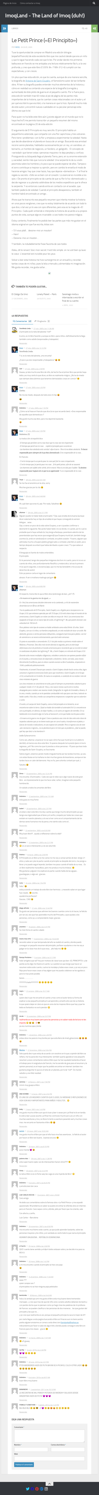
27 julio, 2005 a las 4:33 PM (35, 387)
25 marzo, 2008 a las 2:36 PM (39, 1246)
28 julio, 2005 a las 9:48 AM (35, 496)
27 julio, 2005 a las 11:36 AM (44, 329)
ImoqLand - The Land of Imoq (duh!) (45, 15)
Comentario (19, 1427)
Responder (23, 343)
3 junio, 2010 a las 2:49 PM (36, 1350)
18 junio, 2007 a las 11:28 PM (41, 1159)
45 (86, 28)
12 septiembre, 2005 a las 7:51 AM (41, 796)
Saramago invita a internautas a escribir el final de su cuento (73, 297)
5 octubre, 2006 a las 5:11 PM (45, 958)
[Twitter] (28, 1489)
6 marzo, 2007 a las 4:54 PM (42, 1094)
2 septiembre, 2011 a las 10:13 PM (43, 1389)
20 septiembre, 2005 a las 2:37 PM (38, 809)
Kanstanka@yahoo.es (70, 1322)
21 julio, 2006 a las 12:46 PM (42, 908)
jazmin (21, 1131)
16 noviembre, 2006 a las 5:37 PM (38, 1016)
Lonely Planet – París (46, 294)
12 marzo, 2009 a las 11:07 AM (40, 1338)
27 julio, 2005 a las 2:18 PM (35, 369)
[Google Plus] (41, 1489)
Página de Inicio (9, 3)
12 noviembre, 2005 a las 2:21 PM (41, 843)
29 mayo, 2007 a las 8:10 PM (39, 1147)
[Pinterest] (37, 1489)
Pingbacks (43, 321)
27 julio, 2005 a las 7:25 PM (35, 431)
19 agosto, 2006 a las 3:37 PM (39, 927)
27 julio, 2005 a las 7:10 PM (38, 408)
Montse (22, 1050)
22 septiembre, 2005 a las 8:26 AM (37, 830)
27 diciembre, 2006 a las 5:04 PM (40, 1050)
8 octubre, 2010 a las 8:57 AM (39, 1377)
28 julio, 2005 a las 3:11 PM (38, 513)
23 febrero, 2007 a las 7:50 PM (39, 1082)
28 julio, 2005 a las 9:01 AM (36, 480)
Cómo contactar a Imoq (30, 3)
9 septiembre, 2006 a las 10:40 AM (46, 939)
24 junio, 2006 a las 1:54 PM (36, 883)
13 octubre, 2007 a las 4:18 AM (48, 1195)
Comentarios (23, 321)
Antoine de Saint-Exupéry (38, 80)
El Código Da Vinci (20, 294)
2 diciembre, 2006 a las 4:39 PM (40, 1035)
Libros (15, 28)
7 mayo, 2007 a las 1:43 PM (35, 1109)
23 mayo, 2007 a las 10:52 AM (37, 1131)
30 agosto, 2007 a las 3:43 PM (37, 1171)
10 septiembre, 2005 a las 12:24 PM (39, 774)
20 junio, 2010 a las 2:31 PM (39, 1362)
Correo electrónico (58, 1445)
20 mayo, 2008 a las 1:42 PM (39, 1261)
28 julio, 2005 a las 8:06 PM (35, 586)
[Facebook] (32, 1489)
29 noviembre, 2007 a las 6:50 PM (41, 1226)
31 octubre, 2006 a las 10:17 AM (38, 991)
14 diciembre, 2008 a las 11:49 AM (41, 1277)
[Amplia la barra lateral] (4, 28)
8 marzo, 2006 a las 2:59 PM (37, 855)
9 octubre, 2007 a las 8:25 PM (39, 1183)
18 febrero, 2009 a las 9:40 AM (41, 1295)
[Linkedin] (46, 1489)
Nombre (18, 1445)
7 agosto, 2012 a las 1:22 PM (48, 1405)
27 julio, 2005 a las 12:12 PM (36, 348)
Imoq (17, 47)
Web (16, 1454)
